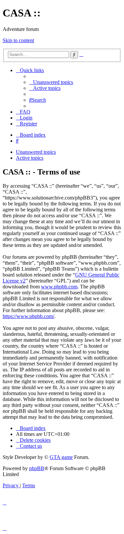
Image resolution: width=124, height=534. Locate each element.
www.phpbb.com (59, 286)
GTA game (61, 457)
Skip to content (18, 40)
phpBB (36, 468)
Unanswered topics (36, 152)
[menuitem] (51, 82)
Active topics (29, 158)
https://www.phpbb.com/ (28, 316)
